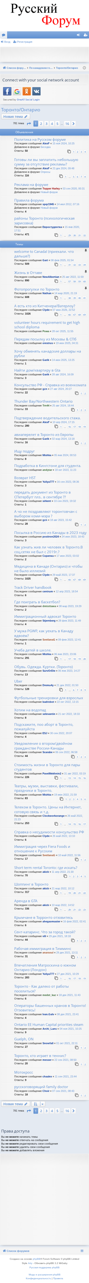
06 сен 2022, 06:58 (66, 752)
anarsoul (47, 952)
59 (79, 281)
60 (84, 281)
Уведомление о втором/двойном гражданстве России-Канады (43, 745)
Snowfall (47, 1043)
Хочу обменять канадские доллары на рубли (47, 353)
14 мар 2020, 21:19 (65, 293)
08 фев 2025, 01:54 (62, 260)
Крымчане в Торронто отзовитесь (43, 917)
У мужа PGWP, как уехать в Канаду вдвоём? (43, 633)
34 (84, 264)
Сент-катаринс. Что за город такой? (44, 931)
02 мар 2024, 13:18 (63, 438)
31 (79, 235)
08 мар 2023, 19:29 (70, 606)
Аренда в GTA (25, 900)
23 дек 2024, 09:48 (63, 168)
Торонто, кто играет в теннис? (40, 1055)
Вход (7, 41)
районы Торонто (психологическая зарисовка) (44, 220)
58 (74, 281)
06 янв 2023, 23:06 (65, 654)
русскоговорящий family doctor (41, 1086)
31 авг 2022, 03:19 (75, 773)
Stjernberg (49, 620)
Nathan (47, 293)
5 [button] (57, 123)
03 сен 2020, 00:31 (74, 188)
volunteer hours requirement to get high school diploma (47, 324)
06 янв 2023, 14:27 (69, 670)
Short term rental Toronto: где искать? (45, 867)
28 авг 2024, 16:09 (63, 374)
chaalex (47, 1076)
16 (69, 426)
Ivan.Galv (48, 1014)
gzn (44, 388)
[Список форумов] (44, 15)
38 (69, 298)
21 (79, 893)
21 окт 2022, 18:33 (69, 713)
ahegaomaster (51, 921)
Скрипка (48, 555)
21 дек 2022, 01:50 (67, 685)
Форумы (4, 35)
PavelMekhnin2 (51, 773)
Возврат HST (25, 477)
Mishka (46, 455)
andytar (47, 469)
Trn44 (45, 405)
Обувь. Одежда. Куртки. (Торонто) (43, 666)
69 (84, 314)
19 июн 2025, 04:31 (67, 343)
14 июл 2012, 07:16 (68, 204)
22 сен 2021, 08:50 (65, 1059)
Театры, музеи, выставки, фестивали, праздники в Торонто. (46, 788)
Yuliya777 (48, 481)
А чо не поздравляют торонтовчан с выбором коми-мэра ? (45, 513)
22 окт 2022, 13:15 (68, 701)
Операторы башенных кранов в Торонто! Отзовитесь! (50, 1007)
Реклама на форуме (31, 184)
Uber (18, 681)
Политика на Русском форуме (40, 139)
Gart (45, 260)
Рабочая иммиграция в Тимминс (42, 948)
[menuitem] (38, 1278)
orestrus (47, 343)
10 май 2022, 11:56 (69, 855)
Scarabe (47, 752)
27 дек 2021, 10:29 (68, 973)
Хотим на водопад (30, 710)
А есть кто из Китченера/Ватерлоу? (44, 305)
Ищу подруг (24, 451)
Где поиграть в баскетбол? (37, 601)
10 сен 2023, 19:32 (65, 501)
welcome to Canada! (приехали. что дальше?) (44, 253)
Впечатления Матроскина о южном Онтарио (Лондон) (45, 967)
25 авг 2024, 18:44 (63, 405)
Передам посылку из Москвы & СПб (45, 339)
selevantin (48, 713)
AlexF (46, 143)
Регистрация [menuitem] (86, 35)
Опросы (45, 171)
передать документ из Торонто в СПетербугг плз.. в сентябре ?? (42, 494)
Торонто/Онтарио (20, 110)
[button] (28, 124)
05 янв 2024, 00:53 (65, 455)
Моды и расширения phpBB (45, 1274)
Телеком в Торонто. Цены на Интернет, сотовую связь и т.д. (48, 809)
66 (69, 314)
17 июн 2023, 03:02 (67, 555)
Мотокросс (23, 1072)
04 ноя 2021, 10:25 (71, 1028)
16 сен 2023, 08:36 (68, 481)
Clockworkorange (53, 815)
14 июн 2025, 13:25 (63, 359)
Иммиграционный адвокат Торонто (45, 616)
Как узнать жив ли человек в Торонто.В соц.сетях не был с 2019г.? (48, 549)
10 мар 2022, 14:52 (63, 905)
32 (84, 235)
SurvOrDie (48, 670)
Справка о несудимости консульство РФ (49, 832)
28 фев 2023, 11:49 (69, 620)
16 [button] (67, 123)
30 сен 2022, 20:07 (61, 733)
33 (79, 264)
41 (84, 298)
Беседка (46, 147)
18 (79, 426)
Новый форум (49, 192)
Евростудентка (52, 227)
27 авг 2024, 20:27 (61, 388)
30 (74, 235)
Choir (45, 1091)
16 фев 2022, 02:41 (74, 921)
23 (84, 909)
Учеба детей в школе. (33, 650)
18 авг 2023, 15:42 (61, 520)
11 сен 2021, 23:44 (66, 1076)
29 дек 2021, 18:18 (60, 936)
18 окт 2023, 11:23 (65, 469)
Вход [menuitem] (79, 35)
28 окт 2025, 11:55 (62, 331)
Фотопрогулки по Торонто (36, 289)
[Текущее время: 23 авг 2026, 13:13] (84, 68)
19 (84, 426)
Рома (45, 331)
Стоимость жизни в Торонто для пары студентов (47, 767)
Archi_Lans (49, 1028)
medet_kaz (49, 995)
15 (79, 778)
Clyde (46, 309)
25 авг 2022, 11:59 (73, 276)
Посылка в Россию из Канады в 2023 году (50, 532)
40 (79, 298)
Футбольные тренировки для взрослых (48, 697)
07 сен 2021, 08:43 (63, 1091)
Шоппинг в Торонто (31, 884)
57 (69, 281)
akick (45, 871)
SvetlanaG (48, 639)
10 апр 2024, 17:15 (63, 422)
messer (47, 1059)
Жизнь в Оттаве (28, 272)
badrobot (48, 701)
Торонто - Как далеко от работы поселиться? (41, 988)
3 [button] (46, 123)
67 (74, 314)
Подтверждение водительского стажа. (47, 417)
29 (69, 235)
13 (69, 778)
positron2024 (50, 536)
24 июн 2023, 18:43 (73, 536)
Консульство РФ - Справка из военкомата (50, 384)
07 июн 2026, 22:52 (63, 309)
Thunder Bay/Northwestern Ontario (43, 401)
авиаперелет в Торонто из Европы (44, 434)
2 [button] (41, 123)
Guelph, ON (23, 1039)
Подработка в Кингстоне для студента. (47, 465)
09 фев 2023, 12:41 (69, 639)
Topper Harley (51, 188)
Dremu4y (48, 685)
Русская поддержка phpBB (44, 1267)
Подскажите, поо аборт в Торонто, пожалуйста (43, 726)
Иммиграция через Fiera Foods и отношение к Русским (42, 848)
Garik (45, 359)
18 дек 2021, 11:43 (69, 995)
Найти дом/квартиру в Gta (37, 370)
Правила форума (29, 200)
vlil (44, 936)
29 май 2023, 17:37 (63, 574)
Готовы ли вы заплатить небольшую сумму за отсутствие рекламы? (46, 161)
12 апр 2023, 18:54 (67, 591)
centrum (47, 591)
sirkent (46, 501)
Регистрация (24, 41)
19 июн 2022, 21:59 (65, 794)
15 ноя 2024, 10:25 (63, 143)
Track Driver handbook (33, 587)
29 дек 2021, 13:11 (67, 952)
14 (74, 778)
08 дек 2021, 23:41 (68, 1014)
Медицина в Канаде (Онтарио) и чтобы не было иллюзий (48, 568)
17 (74, 426)
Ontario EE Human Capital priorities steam (48, 1024)
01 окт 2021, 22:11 (67, 1043)
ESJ (44, 733)
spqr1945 (48, 204)
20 (84, 658)
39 (74, 298)
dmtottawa (49, 606)
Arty (30, 1263)
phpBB (36, 1259)
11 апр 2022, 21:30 (63, 871)
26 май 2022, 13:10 (63, 836)
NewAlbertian (50, 276)
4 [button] (52, 123)
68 (79, 314)
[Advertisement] (45, 54)
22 (84, 893)
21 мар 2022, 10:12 (63, 888)
